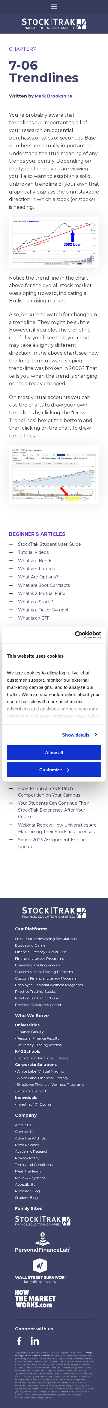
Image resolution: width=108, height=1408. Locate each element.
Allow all (54, 752)
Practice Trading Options (36, 998)
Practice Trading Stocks (35, 991)
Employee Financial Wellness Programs (49, 985)
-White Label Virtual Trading (39, 1071)
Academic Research (32, 1151)
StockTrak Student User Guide (49, 544)
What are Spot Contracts (44, 585)
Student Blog (26, 1197)
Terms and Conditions (33, 1164)
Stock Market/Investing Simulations (45, 938)
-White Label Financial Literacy (41, 1078)
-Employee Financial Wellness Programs (49, 1084)
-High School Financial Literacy (41, 1058)
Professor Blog (27, 1191)
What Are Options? (38, 577)
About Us (23, 1125)
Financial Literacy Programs (39, 958)
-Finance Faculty (29, 1031)
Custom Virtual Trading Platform (44, 971)
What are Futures (36, 569)
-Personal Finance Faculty (37, 1038)
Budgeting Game (30, 945)
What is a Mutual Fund (41, 593)
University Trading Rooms (37, 965)
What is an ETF (34, 618)
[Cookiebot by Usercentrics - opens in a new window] (76, 635)
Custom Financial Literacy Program (46, 978)
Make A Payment (30, 1177)
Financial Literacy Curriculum (41, 952)
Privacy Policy (27, 1158)
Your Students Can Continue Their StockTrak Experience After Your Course (53, 809)
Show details (75, 734)
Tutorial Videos (33, 552)
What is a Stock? (35, 602)
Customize (50, 769)
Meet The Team (28, 1171)
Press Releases (27, 1144)
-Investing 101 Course (33, 1104)
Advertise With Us (30, 1138)
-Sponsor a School (30, 1091)
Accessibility (25, 1184)
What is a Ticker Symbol (43, 610)
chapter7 (22, 49)
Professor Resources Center (38, 1004)
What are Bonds (35, 560)
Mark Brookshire (53, 96)
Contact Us (24, 1131)
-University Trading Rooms (38, 1045)
